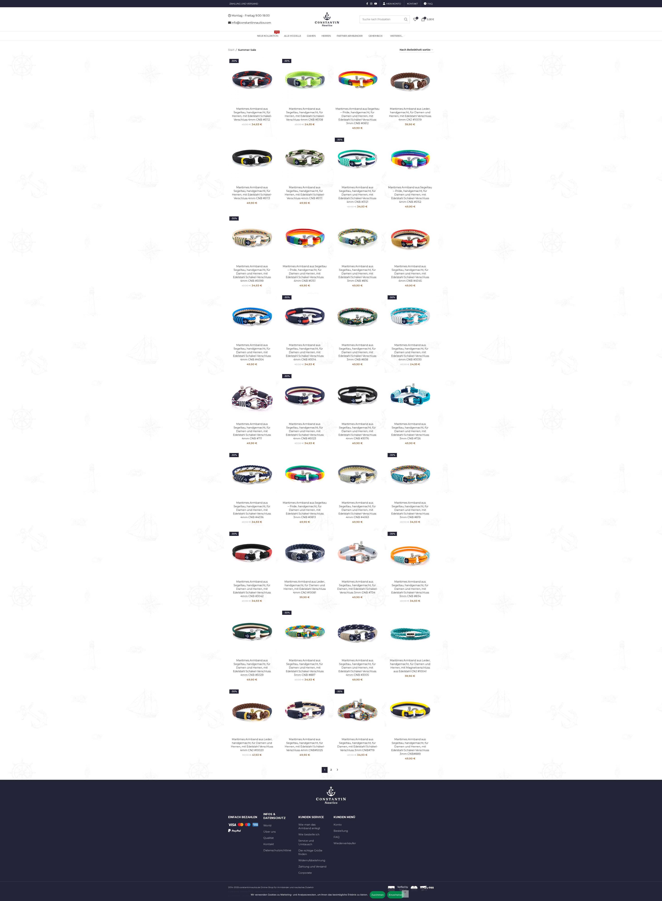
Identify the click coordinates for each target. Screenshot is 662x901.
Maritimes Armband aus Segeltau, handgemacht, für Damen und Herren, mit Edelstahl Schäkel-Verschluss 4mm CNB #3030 (410, 352)
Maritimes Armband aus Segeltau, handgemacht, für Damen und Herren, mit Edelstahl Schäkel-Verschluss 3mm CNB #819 (410, 510)
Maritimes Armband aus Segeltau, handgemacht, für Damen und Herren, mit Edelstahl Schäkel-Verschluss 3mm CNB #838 (357, 352)
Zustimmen (377, 894)
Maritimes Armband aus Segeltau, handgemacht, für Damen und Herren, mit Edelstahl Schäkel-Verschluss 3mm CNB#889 (410, 746)
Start (231, 49)
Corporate (305, 872)
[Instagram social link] (371, 3)
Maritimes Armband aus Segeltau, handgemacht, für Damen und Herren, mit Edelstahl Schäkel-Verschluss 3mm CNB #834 (410, 589)
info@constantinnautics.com (251, 22)
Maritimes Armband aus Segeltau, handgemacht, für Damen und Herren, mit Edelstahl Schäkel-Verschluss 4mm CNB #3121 (357, 194)
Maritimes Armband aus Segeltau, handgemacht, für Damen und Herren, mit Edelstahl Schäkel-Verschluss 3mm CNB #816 (357, 273)
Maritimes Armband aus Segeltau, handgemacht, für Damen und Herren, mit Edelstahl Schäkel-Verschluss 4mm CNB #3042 (252, 589)
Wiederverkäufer (345, 843)
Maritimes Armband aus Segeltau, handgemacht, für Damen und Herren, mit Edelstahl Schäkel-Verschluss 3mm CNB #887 (305, 667)
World (267, 825)
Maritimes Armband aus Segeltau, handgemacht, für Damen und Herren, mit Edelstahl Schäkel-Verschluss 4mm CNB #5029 (252, 667)
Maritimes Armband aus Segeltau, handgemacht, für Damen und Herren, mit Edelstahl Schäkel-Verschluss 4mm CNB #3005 (357, 667)
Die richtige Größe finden (310, 852)
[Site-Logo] (327, 19)
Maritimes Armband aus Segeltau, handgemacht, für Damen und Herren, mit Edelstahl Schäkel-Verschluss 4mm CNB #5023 (305, 431)
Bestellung (341, 830)
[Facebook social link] (367, 3)
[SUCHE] (406, 19)
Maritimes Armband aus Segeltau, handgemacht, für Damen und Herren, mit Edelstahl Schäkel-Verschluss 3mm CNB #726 (410, 431)
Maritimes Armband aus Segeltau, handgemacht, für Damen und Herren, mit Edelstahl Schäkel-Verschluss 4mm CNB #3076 (357, 431)
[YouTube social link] (375, 3)
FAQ (336, 837)
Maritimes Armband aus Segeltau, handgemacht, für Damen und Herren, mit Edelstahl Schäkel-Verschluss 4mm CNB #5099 (252, 273)
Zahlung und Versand (312, 866)
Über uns (269, 831)
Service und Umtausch (306, 842)
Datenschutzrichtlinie (277, 850)
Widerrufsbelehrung (311, 860)
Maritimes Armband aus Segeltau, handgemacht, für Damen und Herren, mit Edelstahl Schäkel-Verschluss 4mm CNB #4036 (252, 510)
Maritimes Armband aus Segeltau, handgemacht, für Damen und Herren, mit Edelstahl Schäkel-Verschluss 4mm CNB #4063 (357, 510)
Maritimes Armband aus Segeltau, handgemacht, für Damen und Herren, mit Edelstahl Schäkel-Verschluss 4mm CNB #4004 (252, 352)
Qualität (268, 838)
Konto (338, 824)
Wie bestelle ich (308, 834)
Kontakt (268, 844)
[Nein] (405, 894)
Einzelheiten (396, 894)
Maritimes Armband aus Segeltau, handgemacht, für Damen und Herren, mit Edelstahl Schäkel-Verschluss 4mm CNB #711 (252, 431)
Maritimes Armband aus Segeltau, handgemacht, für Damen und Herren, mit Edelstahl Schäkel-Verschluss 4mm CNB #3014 (305, 352)
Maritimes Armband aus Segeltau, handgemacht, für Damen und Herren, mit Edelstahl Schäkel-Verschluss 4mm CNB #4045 (410, 273)
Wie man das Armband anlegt (309, 826)
